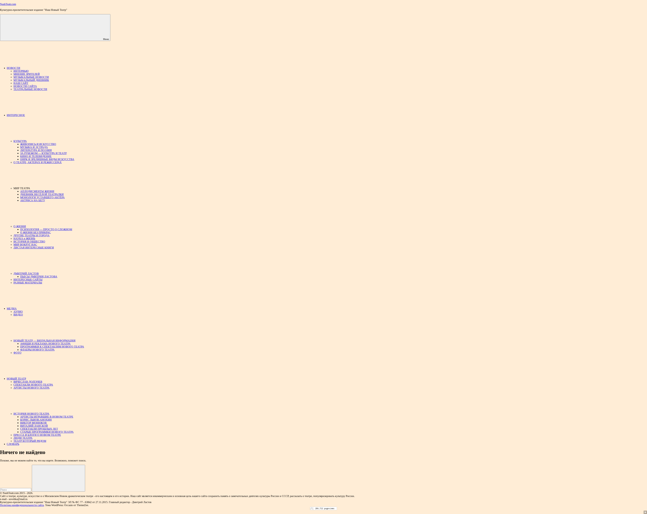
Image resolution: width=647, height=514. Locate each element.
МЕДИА (12, 308)
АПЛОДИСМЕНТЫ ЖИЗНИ (37, 191)
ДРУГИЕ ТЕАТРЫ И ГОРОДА (31, 235)
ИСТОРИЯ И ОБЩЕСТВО (29, 241)
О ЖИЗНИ (19, 226)
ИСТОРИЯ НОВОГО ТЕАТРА (31, 413)
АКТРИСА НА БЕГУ (32, 200)
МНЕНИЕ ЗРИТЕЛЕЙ (26, 74)
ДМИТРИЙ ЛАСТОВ (26, 273)
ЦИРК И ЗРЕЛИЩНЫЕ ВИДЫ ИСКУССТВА (47, 159)
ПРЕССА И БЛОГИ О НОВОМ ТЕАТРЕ (37, 434)
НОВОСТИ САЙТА (25, 86)
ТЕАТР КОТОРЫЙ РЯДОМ (29, 441)
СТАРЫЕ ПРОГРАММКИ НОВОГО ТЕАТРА (47, 431)
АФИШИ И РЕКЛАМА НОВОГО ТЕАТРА (45, 343)
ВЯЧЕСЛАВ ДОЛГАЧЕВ (27, 381)
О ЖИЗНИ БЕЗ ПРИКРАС (35, 232)
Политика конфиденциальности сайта (22, 505)
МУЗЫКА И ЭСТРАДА (34, 147)
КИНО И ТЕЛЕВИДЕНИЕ (36, 156)
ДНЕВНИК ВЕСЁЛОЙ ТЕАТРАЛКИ (42, 194)
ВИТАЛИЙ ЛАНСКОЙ (34, 425)
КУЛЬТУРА (20, 141)
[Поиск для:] (16, 489)
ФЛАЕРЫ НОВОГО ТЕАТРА (37, 349)
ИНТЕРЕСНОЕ (16, 115)
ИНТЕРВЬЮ (20, 71)
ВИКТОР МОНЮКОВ (33, 422)
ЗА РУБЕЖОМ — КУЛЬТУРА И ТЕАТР (43, 153)
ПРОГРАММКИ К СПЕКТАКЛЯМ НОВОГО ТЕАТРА (52, 346)
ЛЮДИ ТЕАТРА (23, 438)
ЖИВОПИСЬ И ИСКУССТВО (38, 144)
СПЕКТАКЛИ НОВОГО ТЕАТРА (33, 384)
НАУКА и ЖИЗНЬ (24, 238)
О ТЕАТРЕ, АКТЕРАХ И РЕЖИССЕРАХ (37, 162)
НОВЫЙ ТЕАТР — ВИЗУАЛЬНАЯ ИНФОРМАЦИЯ (44, 340)
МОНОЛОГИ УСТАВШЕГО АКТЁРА (42, 197)
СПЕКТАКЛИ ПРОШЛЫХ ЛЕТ (39, 428)
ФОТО (17, 352)
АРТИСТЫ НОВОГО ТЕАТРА (31, 387)
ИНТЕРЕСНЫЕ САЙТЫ (27, 279)
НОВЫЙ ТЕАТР (16, 378)
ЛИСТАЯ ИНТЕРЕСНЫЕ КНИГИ (33, 247)
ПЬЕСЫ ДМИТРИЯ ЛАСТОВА (38, 276)
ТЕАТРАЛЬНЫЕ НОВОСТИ (30, 89)
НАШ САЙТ (20, 83)
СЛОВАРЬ (13, 444)
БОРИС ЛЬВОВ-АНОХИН (36, 419)
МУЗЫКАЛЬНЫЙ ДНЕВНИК (31, 80)
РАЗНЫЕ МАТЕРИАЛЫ (27, 282)
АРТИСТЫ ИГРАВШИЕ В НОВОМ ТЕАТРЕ (46, 416)
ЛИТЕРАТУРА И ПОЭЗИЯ (36, 150)
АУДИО (18, 311)
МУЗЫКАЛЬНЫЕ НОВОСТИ (31, 77)
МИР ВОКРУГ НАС (25, 244)
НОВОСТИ (13, 68)
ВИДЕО (18, 314)
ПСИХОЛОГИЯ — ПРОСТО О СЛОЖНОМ (46, 229)
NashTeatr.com (8, 4)
